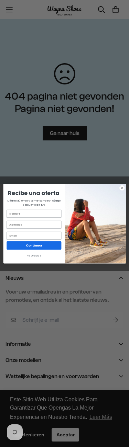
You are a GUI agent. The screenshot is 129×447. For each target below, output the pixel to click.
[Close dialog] (122, 188)
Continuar (33, 245)
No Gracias (34, 255)
